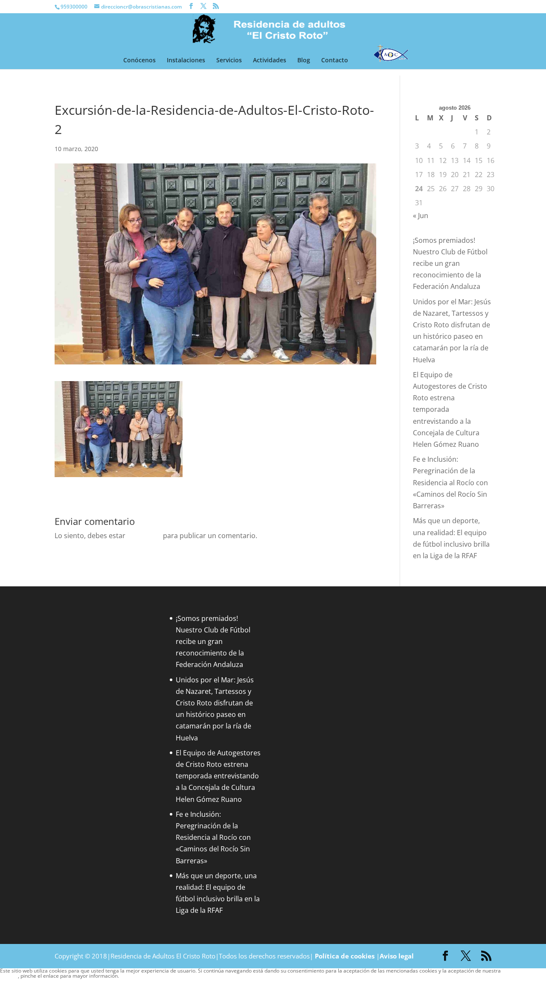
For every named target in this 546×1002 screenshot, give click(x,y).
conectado (144, 535)
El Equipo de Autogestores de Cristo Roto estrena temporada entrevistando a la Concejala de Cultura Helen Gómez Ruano (218, 776)
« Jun (420, 215)
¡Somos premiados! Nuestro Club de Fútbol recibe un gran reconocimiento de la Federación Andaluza (450, 263)
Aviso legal (397, 956)
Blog (303, 60)
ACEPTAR (14, 984)
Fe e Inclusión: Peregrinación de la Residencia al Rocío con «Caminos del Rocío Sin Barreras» (450, 482)
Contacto (334, 60)
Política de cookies (345, 956)
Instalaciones (186, 60)
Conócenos (139, 60)
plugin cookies (136, 975)
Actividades (269, 60)
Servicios (229, 60)
